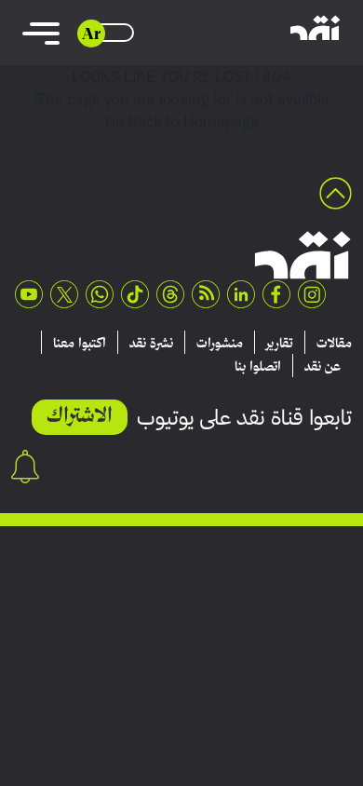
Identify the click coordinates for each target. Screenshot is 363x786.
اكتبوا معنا (79, 342)
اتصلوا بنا (258, 366)
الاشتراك (80, 414)
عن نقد (322, 366)
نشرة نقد (151, 342)
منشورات (219, 342)
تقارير (279, 342)
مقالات (334, 342)
